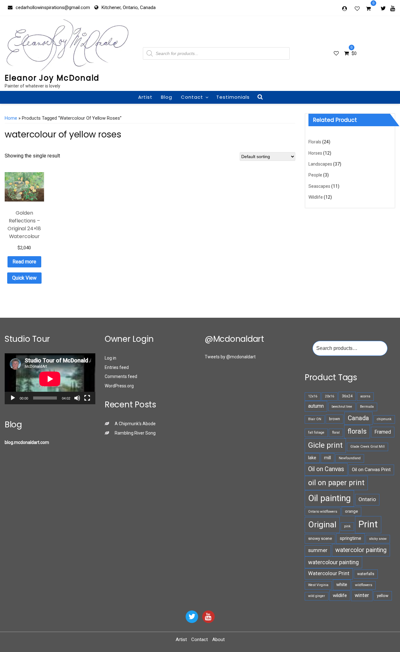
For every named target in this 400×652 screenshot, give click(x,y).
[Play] (13, 398)
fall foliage (316, 433)
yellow (382, 595)
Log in (110, 358)
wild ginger (316, 596)
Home (11, 118)
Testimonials (233, 97)
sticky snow (378, 539)
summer (318, 550)
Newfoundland (350, 458)
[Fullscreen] (87, 398)
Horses (315, 153)
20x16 (329, 396)
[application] (50, 378)
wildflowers (363, 585)
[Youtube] (392, 8)
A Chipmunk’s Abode (135, 423)
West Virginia (318, 585)
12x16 (312, 396)
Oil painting (329, 498)
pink (347, 526)
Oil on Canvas (326, 469)
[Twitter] (383, 8)
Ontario (367, 499)
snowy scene (320, 538)
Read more (24, 262)
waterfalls (365, 574)
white (341, 584)
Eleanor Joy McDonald (52, 78)
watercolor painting (361, 550)
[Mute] (77, 398)
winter (362, 595)
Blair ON (314, 419)
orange (351, 511)
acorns (365, 396)
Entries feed (117, 367)
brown (334, 419)
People (315, 174)
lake (312, 457)
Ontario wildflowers (322, 512)
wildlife (340, 595)
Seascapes (319, 186)
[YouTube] (208, 616)
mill (327, 457)
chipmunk (384, 419)
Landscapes (320, 164)
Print (368, 524)
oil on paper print (336, 482)
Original (322, 524)
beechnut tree (342, 407)
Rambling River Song (135, 433)
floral (336, 433)
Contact (192, 97)
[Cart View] (368, 9)
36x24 (347, 396)
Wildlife (315, 197)
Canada (358, 418)
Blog (166, 97)
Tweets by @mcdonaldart (230, 356)
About (218, 639)
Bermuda (367, 407)
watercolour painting (333, 562)
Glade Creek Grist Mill (367, 447)
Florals (314, 141)
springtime (350, 538)
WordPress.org (119, 385)
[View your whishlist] (358, 8)
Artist (145, 97)
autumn (316, 406)
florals (357, 431)
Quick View (24, 278)
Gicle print (325, 445)
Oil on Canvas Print (371, 469)
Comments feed (121, 376)
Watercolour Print (328, 573)
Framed (382, 432)
